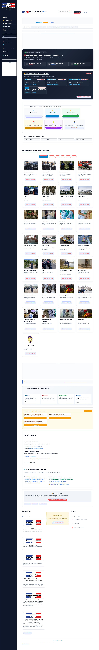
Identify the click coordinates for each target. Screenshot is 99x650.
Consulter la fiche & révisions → (31, 84)
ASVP (43, 270)
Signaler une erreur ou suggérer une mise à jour (58, 499)
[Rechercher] (70, 11)
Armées (41, 19)
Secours (47, 19)
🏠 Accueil (5, 17)
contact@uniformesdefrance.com (36, 448)
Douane (25, 196)
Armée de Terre (45, 196)
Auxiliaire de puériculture (30, 245)
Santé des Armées (82, 270)
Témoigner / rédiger (43, 503)
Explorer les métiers (33, 116)
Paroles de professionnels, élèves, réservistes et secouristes (37, 458)
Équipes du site (34, 503)
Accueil (29, 19)
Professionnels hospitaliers (66, 319)
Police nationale (45, 172)
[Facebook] (82, 12)
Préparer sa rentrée (70, 116)
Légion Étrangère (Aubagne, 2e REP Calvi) (32, 482)
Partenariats (76, 523)
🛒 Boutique (52, 22)
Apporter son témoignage (30, 456)
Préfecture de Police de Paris (84, 295)
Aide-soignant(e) (81, 221)
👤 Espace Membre (41, 22)
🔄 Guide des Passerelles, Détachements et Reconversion (61, 479)
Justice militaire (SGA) (29, 345)
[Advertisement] (58, 40)
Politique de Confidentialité (57, 640)
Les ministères (27, 632)
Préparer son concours (52, 116)
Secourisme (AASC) (64, 295)
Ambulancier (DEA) (64, 245)
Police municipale (64, 172)
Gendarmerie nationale (29, 172)
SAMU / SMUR (45, 245)
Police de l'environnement (30, 270)
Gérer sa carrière (74, 127)
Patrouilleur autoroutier (83, 245)
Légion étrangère (28, 221)
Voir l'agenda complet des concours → (84, 96)
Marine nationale (82, 196)
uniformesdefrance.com (79, 527)
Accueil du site (27, 503)
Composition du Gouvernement (28, 516)
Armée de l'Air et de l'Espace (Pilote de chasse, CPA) (34, 481)
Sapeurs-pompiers (82, 172)
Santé (53, 19)
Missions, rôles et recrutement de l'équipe (34, 446)
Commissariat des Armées (30, 295)
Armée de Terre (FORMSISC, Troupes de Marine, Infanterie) (36, 477)
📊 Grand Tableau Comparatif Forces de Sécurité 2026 (60, 477)
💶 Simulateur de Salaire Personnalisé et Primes (57, 482)
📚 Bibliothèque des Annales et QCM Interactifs (57, 481)
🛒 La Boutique (5, 55)
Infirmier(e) (62, 221)
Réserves (44, 295)
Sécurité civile (81, 319)
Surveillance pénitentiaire (48, 221)
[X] (84, 12)
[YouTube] (86, 12)
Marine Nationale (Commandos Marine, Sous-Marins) (34, 479)
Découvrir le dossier (30, 179)
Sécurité (35, 19)
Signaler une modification (58, 522)
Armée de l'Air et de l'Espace (66, 196)
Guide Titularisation (53, 127)
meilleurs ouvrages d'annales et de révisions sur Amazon (76, 381)
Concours (59, 19)
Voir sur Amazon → (35, 425)
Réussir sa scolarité (33, 127)
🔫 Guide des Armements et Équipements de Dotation (59, 484)
